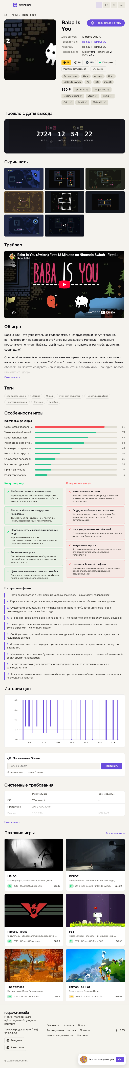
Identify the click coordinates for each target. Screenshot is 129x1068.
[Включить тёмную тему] (114, 5)
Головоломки (70, 76)
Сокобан (53, 402)
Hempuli (87, 41)
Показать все (12, 377)
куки (111, 1059)
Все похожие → (115, 833)
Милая (49, 396)
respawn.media (16, 1012)
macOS (108, 82)
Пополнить (111, 766)
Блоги (81, 1025)
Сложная (38, 402)
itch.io (106, 96)
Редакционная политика (61, 1030)
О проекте (53, 1025)
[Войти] (121, 5)
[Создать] (99, 5)
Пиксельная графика (97, 396)
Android (98, 76)
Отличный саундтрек (69, 396)
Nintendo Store (71, 96)
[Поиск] (106, 5)
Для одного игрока (16, 396)
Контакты (82, 1035)
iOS (97, 82)
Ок (119, 1059)
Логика (36, 396)
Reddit (80, 102)
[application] (64, 720)
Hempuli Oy (99, 41)
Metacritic (98, 102)
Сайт (66, 102)
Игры (14, 14)
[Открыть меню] (7, 5)
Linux (111, 76)
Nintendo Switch (72, 82)
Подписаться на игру (108, 22)
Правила (85, 1030)
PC (88, 82)
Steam (91, 96)
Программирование (17, 402)
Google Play (100, 89)
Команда (68, 1025)
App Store (80, 89)
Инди (86, 76)
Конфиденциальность (60, 1035)
